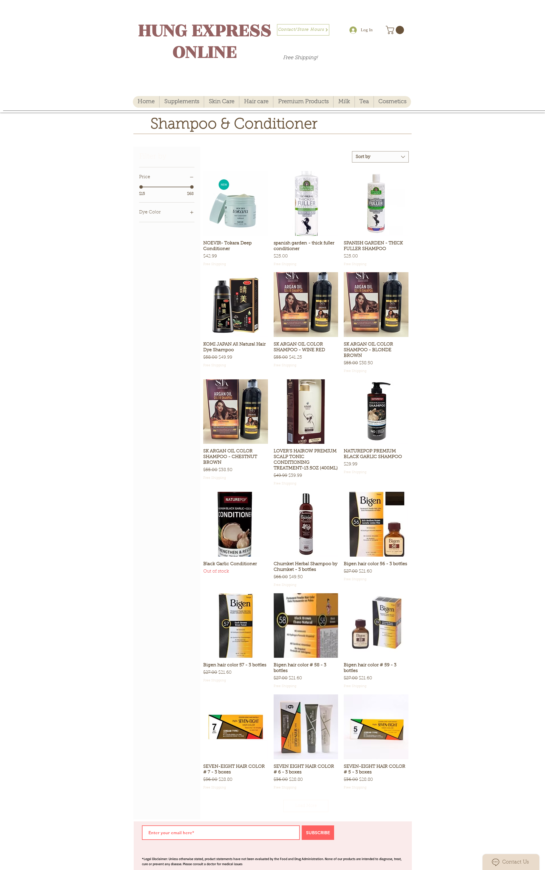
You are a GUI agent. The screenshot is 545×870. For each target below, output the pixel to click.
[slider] (141, 187)
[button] (396, 30)
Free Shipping (214, 264)
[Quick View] (235, 203)
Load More (306, 806)
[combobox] (380, 157)
